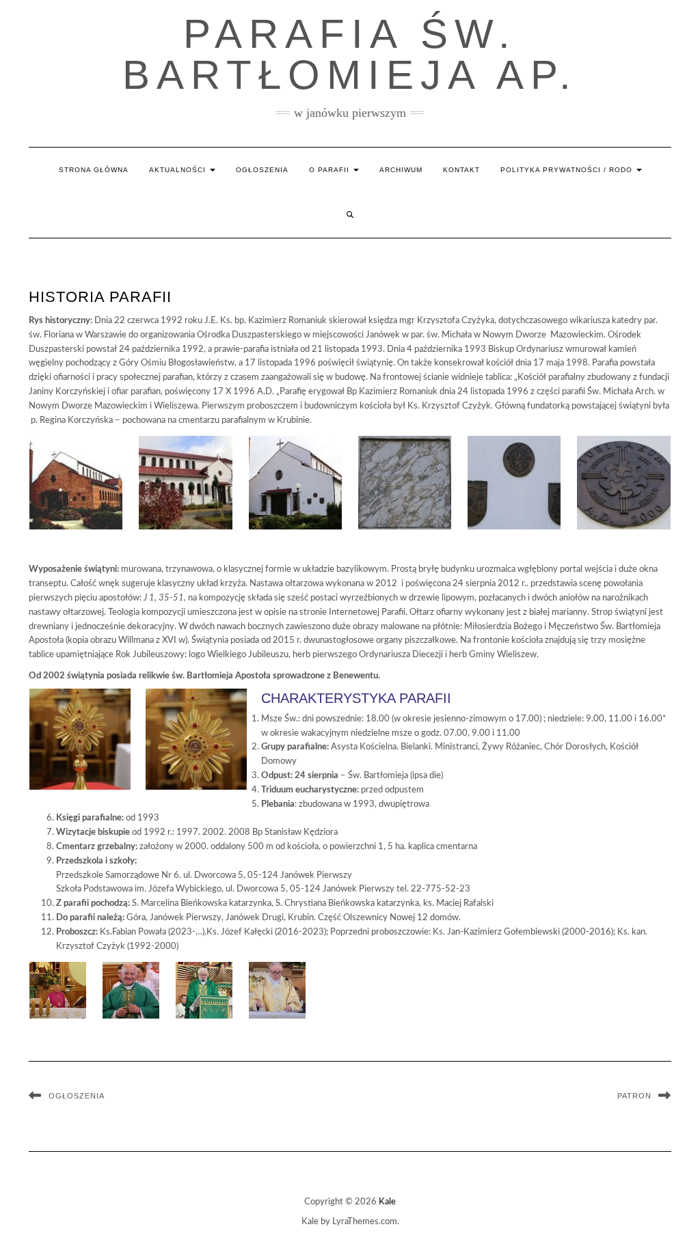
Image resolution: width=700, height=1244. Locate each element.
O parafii (330, 170)
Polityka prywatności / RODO (567, 170)
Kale (387, 1202)
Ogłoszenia (262, 170)
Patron (634, 1096)
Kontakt (461, 170)
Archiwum (400, 170)
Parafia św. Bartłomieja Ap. (350, 54)
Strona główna (94, 170)
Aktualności (178, 170)
